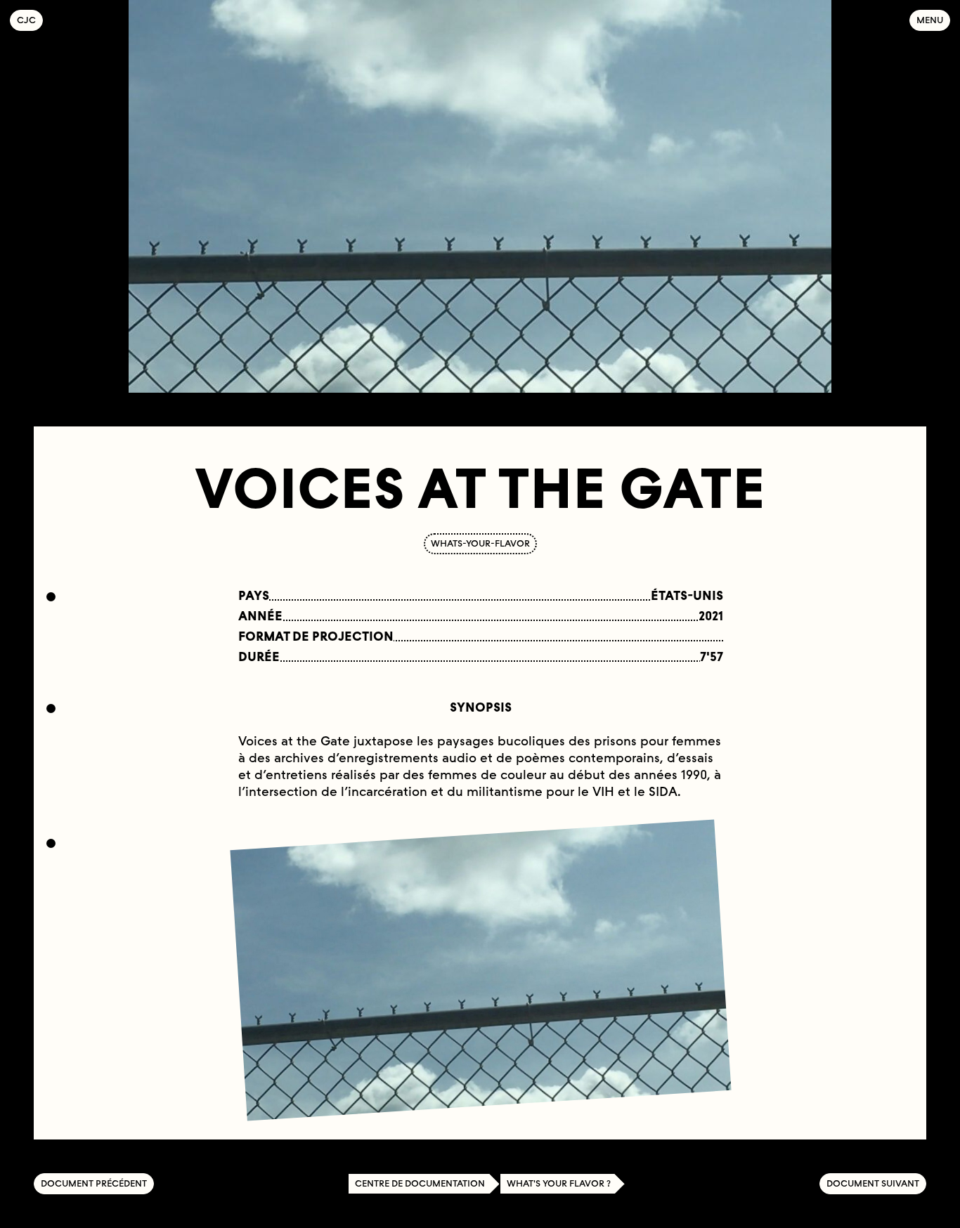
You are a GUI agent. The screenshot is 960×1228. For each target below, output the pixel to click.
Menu (929, 20)
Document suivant (872, 1183)
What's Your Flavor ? (559, 1183)
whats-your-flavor (480, 543)
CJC (30, 20)
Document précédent (94, 1183)
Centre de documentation (420, 1183)
